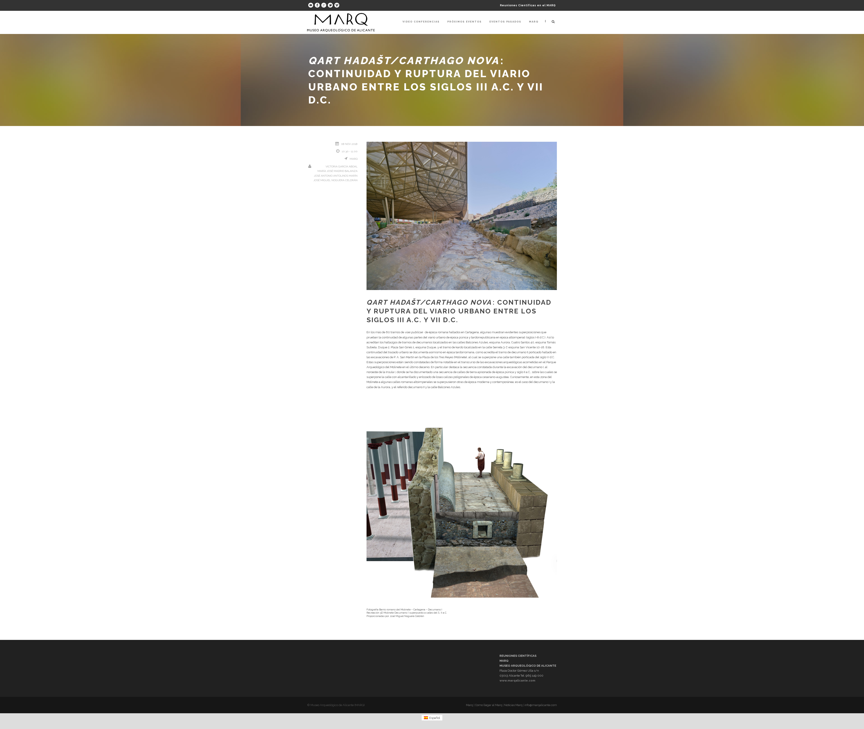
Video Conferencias (421, 21)
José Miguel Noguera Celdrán (335, 180)
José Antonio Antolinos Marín (336, 175)
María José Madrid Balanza (337, 171)
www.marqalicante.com (517, 680)
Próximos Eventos (464, 21)
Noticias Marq (513, 705)
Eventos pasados (505, 21)
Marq (533, 21)
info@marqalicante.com (540, 705)
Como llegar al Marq (488, 705)
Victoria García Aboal (342, 166)
